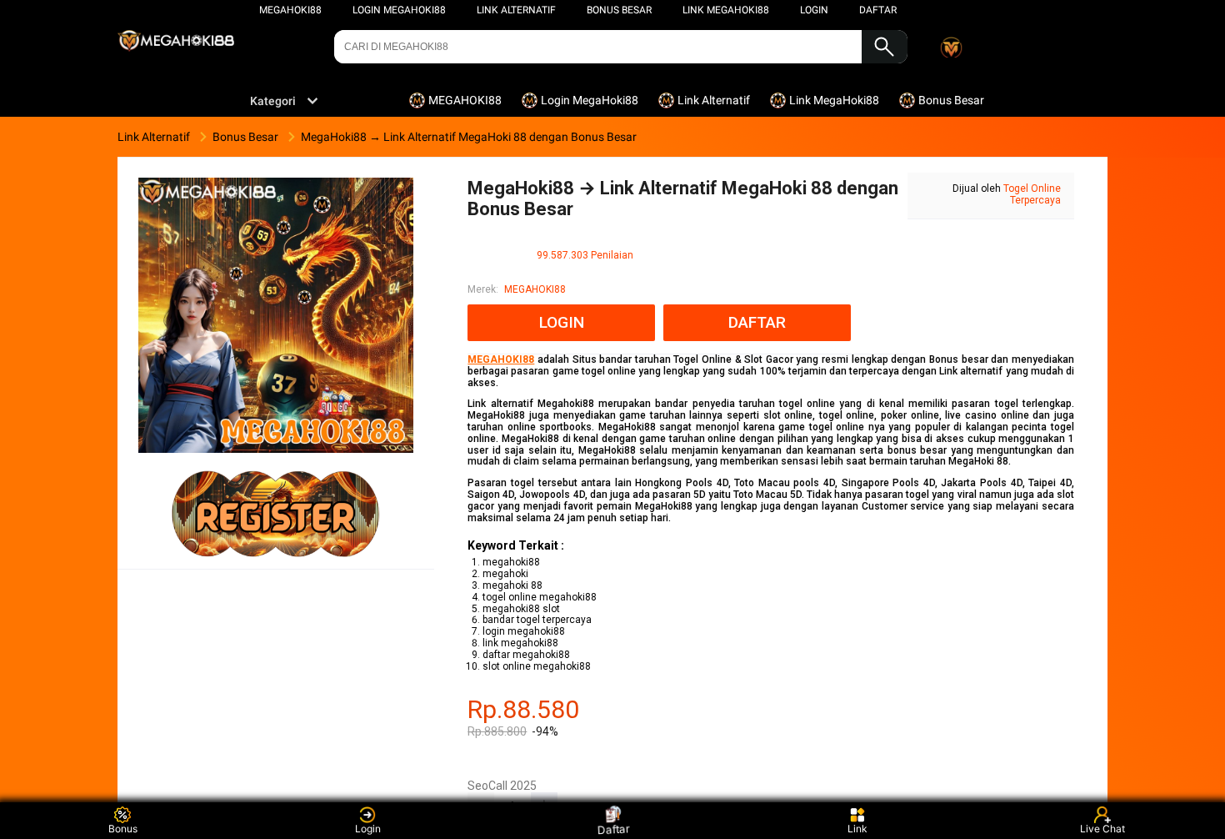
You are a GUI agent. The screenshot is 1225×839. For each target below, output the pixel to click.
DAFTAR (878, 10)
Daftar (612, 827)
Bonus (123, 828)
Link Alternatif (516, 10)
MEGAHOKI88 (290, 10)
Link (858, 828)
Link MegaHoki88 (725, 10)
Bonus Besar (619, 10)
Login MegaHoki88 (399, 10)
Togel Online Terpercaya (1032, 194)
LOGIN (814, 10)
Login (368, 828)
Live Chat (1102, 828)
